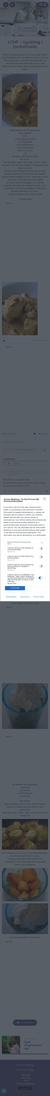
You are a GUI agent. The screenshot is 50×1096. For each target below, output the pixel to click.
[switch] (41, 548)
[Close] (45, 499)
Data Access (25, 597)
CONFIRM (15, 588)
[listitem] (25, 543)
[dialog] (25, 548)
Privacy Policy (38, 597)
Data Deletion (11, 597)
